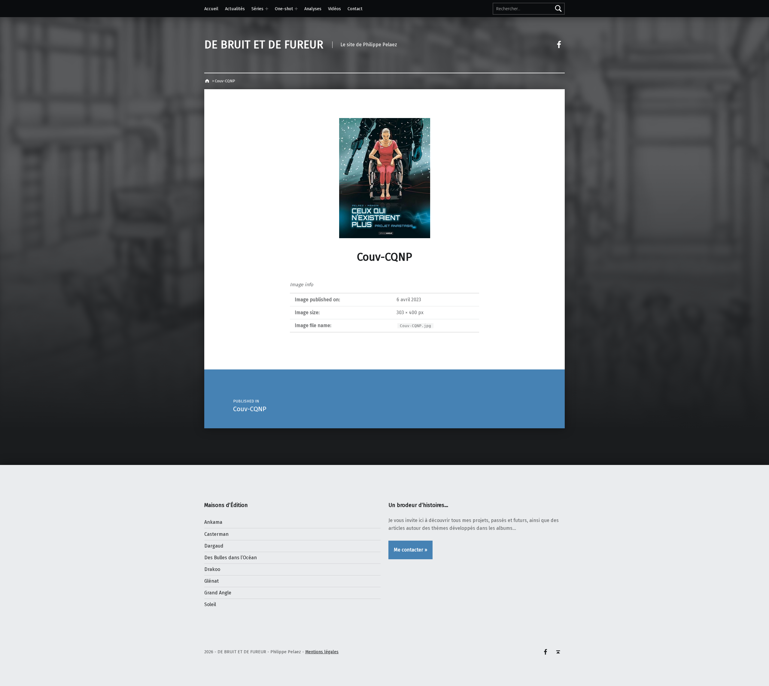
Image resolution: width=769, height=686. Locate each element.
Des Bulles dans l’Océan (230, 557)
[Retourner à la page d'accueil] (207, 81)
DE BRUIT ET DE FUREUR (263, 44)
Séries (257, 8)
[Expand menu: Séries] (266, 8)
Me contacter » (410, 550)
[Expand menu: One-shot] (296, 8)
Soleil (210, 604)
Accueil (211, 8)
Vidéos (334, 8)
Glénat (211, 581)
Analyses (312, 8)
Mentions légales (322, 651)
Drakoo (212, 569)
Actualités (235, 8)
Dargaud (213, 546)
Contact (355, 8)
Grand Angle (217, 593)
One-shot (284, 8)
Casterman (216, 534)
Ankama (213, 522)
